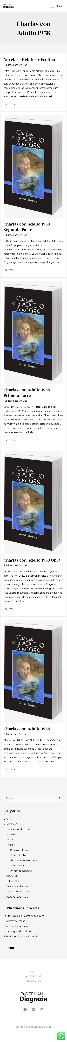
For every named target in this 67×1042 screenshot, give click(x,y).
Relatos (11, 844)
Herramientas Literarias (19, 829)
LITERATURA (10, 824)
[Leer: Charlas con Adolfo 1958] (34, 671)
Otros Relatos (17, 865)
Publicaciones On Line (15, 65)
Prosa (10, 839)
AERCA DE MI (33, 976)
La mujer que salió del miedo (19, 931)
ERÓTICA (8, 818)
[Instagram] (42, 1009)
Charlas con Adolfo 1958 (27, 729)
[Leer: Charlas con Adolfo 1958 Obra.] (34, 502)
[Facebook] (25, 1009)
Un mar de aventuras (21, 870)
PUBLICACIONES (12, 881)
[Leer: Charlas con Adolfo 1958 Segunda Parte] (34, 166)
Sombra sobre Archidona (17, 926)
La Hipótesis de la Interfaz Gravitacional (24, 916)
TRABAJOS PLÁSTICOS (16, 896)
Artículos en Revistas (17, 886)
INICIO (33, 971)
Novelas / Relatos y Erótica (29, 59)
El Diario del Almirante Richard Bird (22, 936)
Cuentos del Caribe (20, 850)
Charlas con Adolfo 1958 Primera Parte (27, 392)
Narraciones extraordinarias (24, 860)
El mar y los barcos (20, 855)
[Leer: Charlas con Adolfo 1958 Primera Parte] (34, 332)
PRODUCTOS (11, 876)
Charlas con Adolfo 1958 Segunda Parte (27, 227)
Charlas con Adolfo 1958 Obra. (33, 560)
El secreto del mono (14, 921)
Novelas (11, 834)
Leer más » (9, 103)
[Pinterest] (33, 1009)
